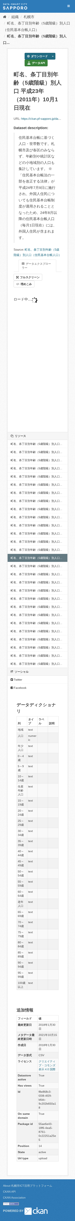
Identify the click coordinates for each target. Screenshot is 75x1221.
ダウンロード (39, 56)
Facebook (19, 687)
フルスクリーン (29, 277)
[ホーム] (4, 17)
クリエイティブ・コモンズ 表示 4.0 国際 (47, 1065)
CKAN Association (14, 1197)
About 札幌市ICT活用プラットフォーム (27, 1185)
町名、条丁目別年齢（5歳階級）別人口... (36, 443)
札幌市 (29, 17)
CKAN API (9, 1191)
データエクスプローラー (36, 265)
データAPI (38, 63)
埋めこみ (26, 284)
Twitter (17, 679)
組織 (15, 17)
